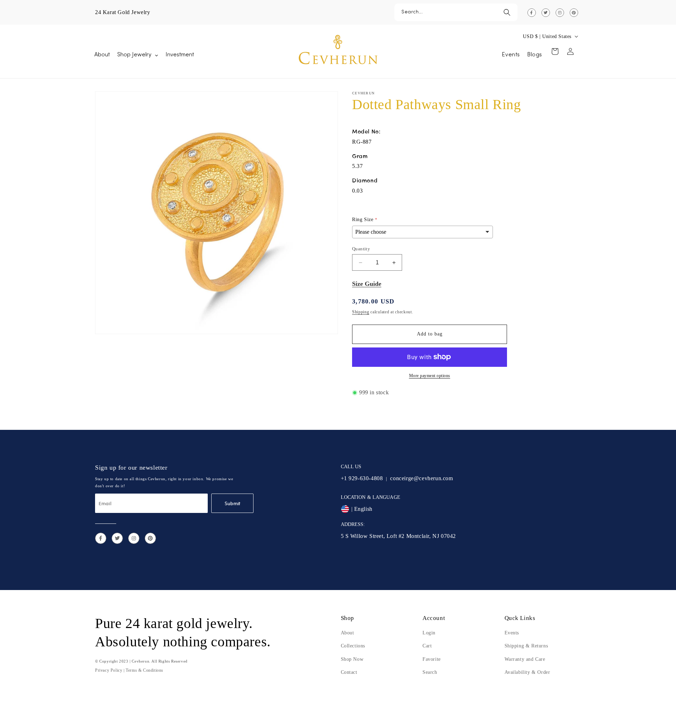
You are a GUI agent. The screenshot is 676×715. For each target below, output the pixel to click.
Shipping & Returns (526, 645)
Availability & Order (527, 672)
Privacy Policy (108, 670)
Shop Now (352, 659)
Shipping (360, 311)
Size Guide (366, 283)
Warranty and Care (525, 659)
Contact (349, 672)
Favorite (432, 659)
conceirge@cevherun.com (421, 478)
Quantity (361, 248)
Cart (427, 645)
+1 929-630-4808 (362, 478)
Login (429, 632)
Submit (232, 503)
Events (512, 632)
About (347, 632)
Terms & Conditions (144, 670)
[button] (456, 12)
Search (430, 672)
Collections (353, 645)
